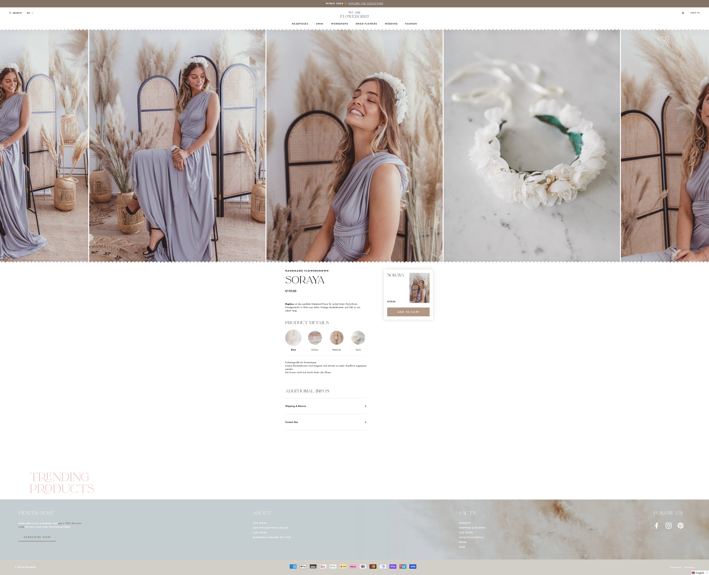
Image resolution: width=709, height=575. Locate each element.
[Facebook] (657, 526)
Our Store (260, 532)
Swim (319, 23)
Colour (315, 349)
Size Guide (466, 532)
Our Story (260, 523)
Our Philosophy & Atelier (270, 527)
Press (463, 542)
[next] (703, 146)
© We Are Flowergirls (25, 567)
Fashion (411, 23)
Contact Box (291, 422)
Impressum (689, 567)
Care (358, 349)
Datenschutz (675, 567)
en (28, 13)
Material (336, 349)
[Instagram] (669, 526)
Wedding (391, 23)
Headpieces (300, 23)
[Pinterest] (681, 526)
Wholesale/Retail (471, 537)
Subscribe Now (37, 537)
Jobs (462, 547)
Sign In (695, 12)
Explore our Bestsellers (370, 3)
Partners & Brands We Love (272, 537)
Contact (465, 523)
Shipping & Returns (295, 406)
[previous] (6, 146)
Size (293, 349)
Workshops (339, 23)
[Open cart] (685, 13)
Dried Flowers (366, 23)
